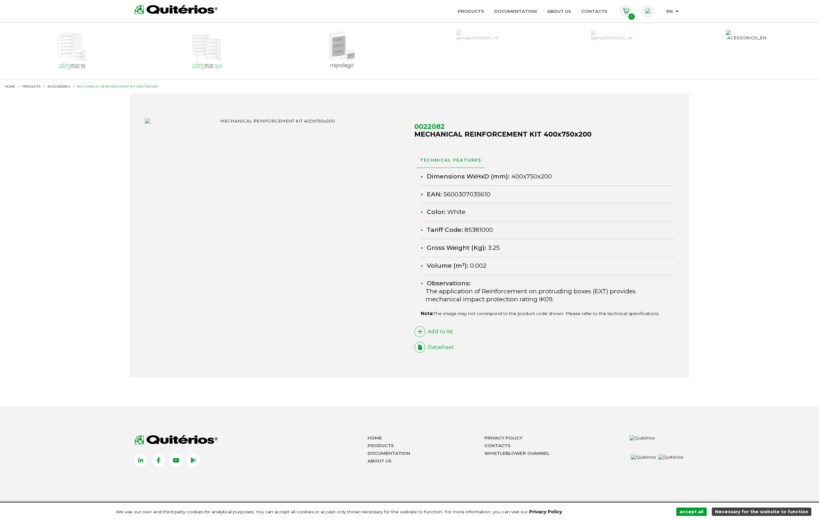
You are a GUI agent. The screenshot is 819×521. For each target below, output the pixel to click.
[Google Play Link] (193, 460)
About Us (559, 11)
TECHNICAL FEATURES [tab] (450, 159)
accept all (692, 511)
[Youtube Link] (176, 460)
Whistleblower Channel (517, 453)
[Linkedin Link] (140, 460)
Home (375, 437)
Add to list (440, 331)
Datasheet (441, 347)
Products (471, 11)
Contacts (594, 11)
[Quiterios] (176, 10)
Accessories (58, 87)
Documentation (515, 11)
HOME (10, 87)
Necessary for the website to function (761, 511)
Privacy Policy (503, 437)
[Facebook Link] (158, 460)
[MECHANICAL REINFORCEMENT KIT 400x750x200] (275, 120)
